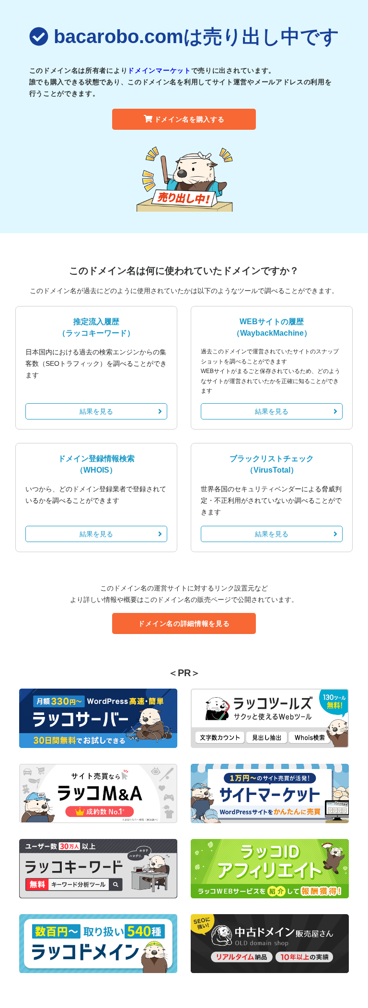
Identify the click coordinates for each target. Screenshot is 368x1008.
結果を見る (96, 411)
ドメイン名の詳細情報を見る (184, 623)
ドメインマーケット (159, 70)
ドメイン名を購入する (189, 119)
